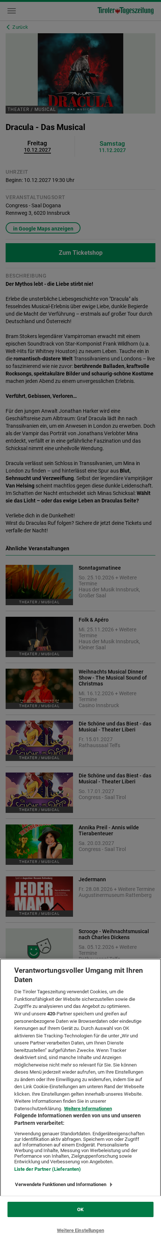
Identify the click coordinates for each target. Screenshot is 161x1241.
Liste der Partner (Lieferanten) (47, 1169)
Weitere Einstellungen (80, 1230)
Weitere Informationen (88, 1108)
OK (80, 1209)
